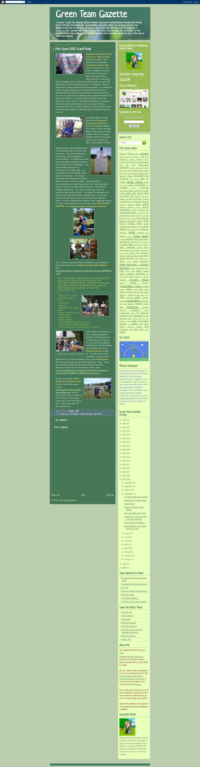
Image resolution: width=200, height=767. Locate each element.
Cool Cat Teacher (127, 616)
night (146, 259)
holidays (130, 236)
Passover (128, 271)
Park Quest (98, 414)
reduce (145, 280)
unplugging (138, 316)
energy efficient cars (140, 210)
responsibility (127, 286)
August (127, 534)
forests (145, 218)
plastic (139, 271)
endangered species (134, 207)
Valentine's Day (126, 319)
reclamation (146, 277)
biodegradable (144, 165)
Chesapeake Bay (141, 176)
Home (83, 495)
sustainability (133, 300)
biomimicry (139, 168)
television (145, 308)
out (139, 265)
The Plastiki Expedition (130, 598)
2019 (124, 446)
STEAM (147, 295)
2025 (124, 424)
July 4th (134, 242)
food (140, 218)
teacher (131, 304)
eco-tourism (123, 205)
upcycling (146, 316)
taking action (123, 304)
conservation (140, 185)
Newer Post (55, 495)
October (128, 490)
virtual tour (145, 319)
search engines (139, 289)
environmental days (128, 213)
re (141, 277)
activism (144, 153)
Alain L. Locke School (142, 157)
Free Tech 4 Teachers (129, 626)
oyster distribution (138, 269)
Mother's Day (123, 256)
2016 (124, 457)
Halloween (145, 230)
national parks (138, 256)
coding (146, 182)
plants (133, 271)
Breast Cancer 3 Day (125, 173)
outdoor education (86, 414)
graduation (140, 221)
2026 (124, 420)
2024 (124, 428)
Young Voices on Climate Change (135, 501)
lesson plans (128, 245)
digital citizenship (136, 191)
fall (148, 216)
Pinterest (137, 685)
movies (130, 256)
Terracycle (124, 310)
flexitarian (135, 218)
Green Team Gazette (91, 15)
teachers (139, 304)
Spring (122, 295)
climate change (135, 182)
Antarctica (146, 160)
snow (126, 292)
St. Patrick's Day (131, 295)
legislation (146, 242)
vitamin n (123, 321)
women (141, 327)
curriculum (144, 188)
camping (141, 174)
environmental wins (127, 216)
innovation (129, 239)
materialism (124, 250)
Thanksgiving (137, 310)
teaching (146, 304)
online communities (141, 262)
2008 (124, 568)
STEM (122, 298)
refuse (136, 283)
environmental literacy (143, 213)
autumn (128, 162)
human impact (141, 236)
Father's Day (123, 218)
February (128, 556)
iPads (137, 239)
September (129, 494)
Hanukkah (124, 233)
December (129, 483)
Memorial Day (144, 250)
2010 (124, 480)
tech (123, 307)
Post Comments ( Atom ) (68, 500)
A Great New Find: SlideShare (134, 523)
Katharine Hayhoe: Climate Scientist (134, 591)
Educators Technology (129, 623)
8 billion (136, 154)
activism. (122, 157)
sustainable (145, 301)
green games (131, 227)
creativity (125, 188)
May (126, 545)
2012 (124, 472)
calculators (134, 173)
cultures (136, 188)
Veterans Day (137, 319)
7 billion (130, 154)
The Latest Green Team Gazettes (136, 497)
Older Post (110, 495)
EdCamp (139, 205)
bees (122, 165)
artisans (122, 162)
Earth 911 (125, 588)
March (127, 552)
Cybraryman (126, 619)
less (120, 245)
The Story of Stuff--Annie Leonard (134, 602)
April (127, 548)
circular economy (134, 179)
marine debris (143, 248)
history (123, 236)
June (127, 541)
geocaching (65, 414)
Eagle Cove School (135, 193)
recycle (124, 280)
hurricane (122, 239)
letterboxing (74, 414)
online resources (128, 264)
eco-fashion (129, 199)
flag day (129, 218)
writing (122, 332)
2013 (124, 468)
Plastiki (146, 271)
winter (123, 327)
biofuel (133, 168)
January (128, 560)
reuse (138, 286)
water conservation (140, 321)
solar (138, 292)
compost (131, 185)
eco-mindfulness (125, 202)
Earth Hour (129, 196)
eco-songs (145, 202)
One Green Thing (128, 595)
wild (130, 324)
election (123, 207)
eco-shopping (137, 202)
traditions (146, 310)
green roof (140, 227)
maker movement (128, 247)
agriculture (128, 157)
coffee (121, 185)
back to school (136, 162)
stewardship (130, 298)
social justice (132, 292)
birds (121, 171)
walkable (129, 321)
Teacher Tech (126, 640)
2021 (124, 439)
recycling (135, 280)
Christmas (124, 179)
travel (133, 313)
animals (139, 160)
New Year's (139, 259)
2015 (124, 461)
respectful (145, 283)
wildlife (135, 324)
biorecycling (146, 168)
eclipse (143, 196)
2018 (124, 450)
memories (122, 253)
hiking (147, 233)
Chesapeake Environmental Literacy (134, 584)
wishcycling (132, 327)
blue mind (128, 171)
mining (127, 253)
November (128, 487)
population (141, 274)
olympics (130, 261)
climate (123, 182)
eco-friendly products (141, 199)
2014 (124, 465)
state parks (141, 295)
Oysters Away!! (129, 504)
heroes (142, 233)
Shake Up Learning (128, 636)
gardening (123, 221)
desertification (124, 191)
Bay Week (145, 162)
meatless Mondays (134, 250)
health (133, 232)
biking (135, 165)
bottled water (143, 171)
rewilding (145, 287)
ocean (123, 261)
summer (138, 298)
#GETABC (123, 154)
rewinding (122, 289)
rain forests (130, 277)
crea (147, 185)
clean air (144, 179)
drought (146, 191)
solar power (144, 292)
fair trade (143, 216)
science (130, 289)
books (135, 170)
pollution (131, 274)
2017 (124, 453)
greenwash (138, 229)
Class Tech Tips (127, 612)
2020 (124, 442)
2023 (124, 431)
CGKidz (130, 176)
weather (123, 324)
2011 (124, 476)
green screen (131, 229)
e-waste (122, 194)
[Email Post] (77, 411)
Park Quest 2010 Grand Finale (73, 49)
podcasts (123, 274)
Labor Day (141, 242)
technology (134, 307)
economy (132, 205)
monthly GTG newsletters (139, 253)
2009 (124, 564)
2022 (124, 435)
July (126, 537)
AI (133, 157)
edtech (146, 204)
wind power (144, 324)
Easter (138, 196)
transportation (125, 313)
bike (129, 165)
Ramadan (137, 277)
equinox (137, 216)
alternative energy (127, 160)
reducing (124, 283)
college (126, 185)
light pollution (144, 245)
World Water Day (141, 330)
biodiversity (125, 168)
